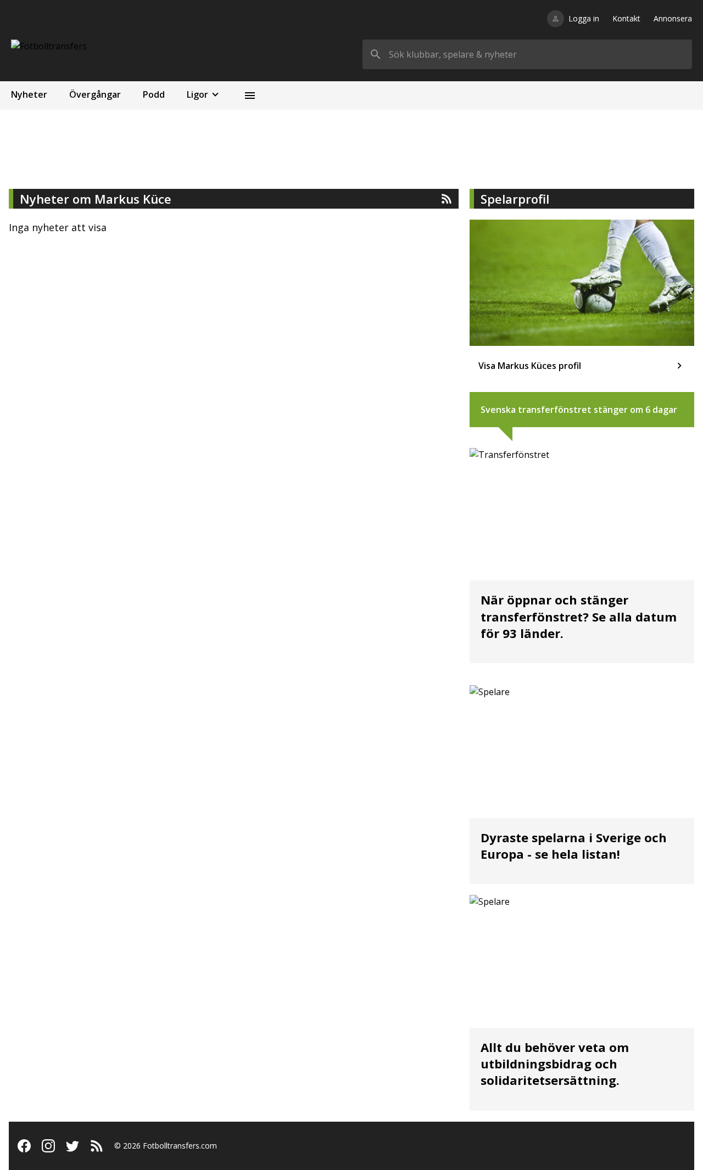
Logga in (583, 18)
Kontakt (626, 18)
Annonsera (673, 18)
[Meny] (249, 95)
